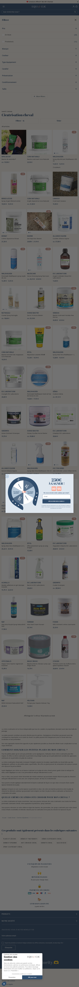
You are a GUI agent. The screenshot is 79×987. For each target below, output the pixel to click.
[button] (4, 983)
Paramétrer (12, 977)
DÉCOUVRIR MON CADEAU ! (56, 501)
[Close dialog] (7, 476)
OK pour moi (32, 977)
